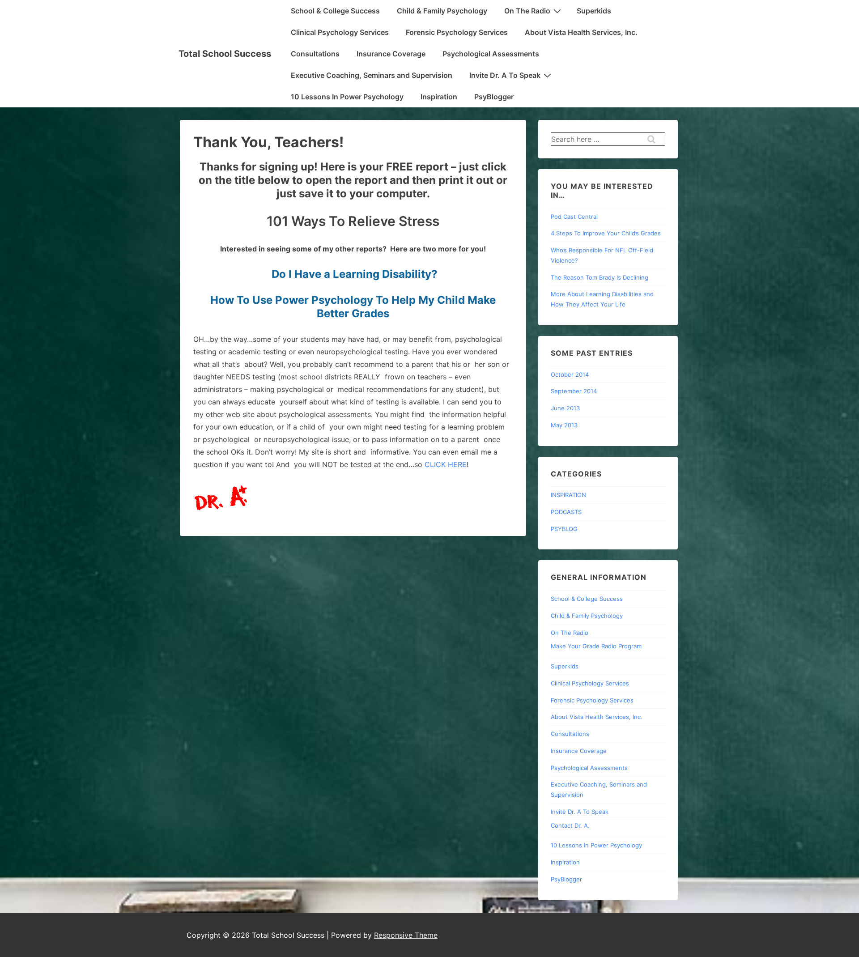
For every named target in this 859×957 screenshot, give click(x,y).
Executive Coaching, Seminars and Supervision (371, 75)
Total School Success (225, 53)
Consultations (315, 53)
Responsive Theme (406, 935)
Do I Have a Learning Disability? (355, 274)
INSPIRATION (568, 494)
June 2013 (565, 408)
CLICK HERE (446, 464)
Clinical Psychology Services (340, 32)
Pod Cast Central (574, 216)
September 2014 (574, 391)
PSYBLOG (564, 528)
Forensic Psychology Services (457, 32)
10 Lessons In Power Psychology (347, 96)
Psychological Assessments (490, 53)
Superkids (594, 10)
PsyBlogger (494, 96)
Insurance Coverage (391, 53)
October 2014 (570, 374)
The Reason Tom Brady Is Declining (599, 277)
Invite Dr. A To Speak (504, 75)
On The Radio (527, 10)
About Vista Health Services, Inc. (581, 32)
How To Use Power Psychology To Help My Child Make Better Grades (353, 306)
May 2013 (564, 425)
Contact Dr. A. (570, 825)
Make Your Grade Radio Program (596, 646)
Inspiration (439, 96)
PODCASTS (566, 511)
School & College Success (335, 10)
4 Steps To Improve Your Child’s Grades (606, 233)
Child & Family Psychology (442, 10)
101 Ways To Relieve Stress (353, 221)
